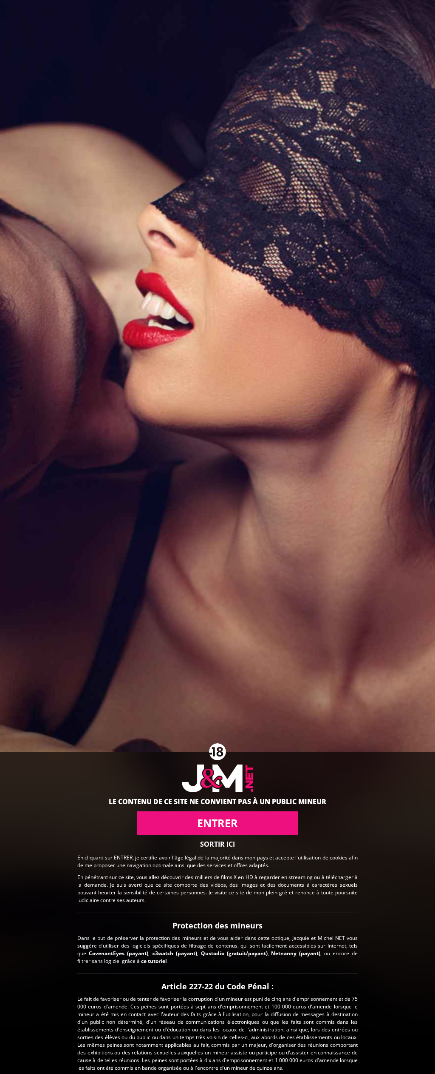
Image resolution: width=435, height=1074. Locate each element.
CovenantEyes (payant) (118, 953)
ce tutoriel (154, 961)
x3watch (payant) (174, 953)
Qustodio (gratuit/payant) (234, 953)
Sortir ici (217, 844)
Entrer (217, 823)
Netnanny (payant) (295, 953)
